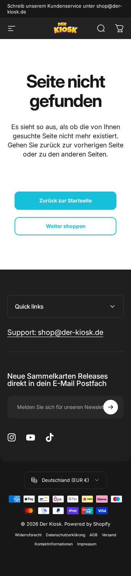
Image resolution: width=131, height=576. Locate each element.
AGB (94, 535)
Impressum (86, 544)
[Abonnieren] (110, 407)
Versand (109, 535)
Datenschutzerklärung (65, 535)
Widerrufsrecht (28, 535)
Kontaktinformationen (54, 544)
